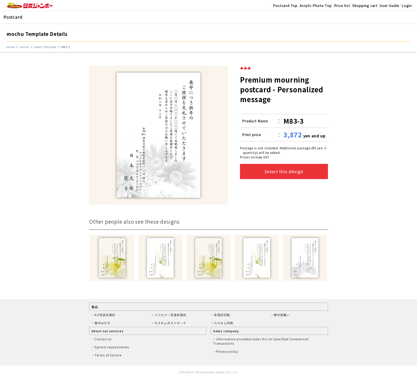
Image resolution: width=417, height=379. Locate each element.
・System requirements (110, 347)
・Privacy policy (225, 351)
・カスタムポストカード (168, 323)
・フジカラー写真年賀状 (168, 315)
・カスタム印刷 (222, 323)
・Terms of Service (106, 355)
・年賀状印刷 (220, 315)
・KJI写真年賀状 (103, 315)
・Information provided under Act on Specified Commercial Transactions (261, 341)
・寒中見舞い (280, 315)
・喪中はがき (101, 323)
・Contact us (101, 339)
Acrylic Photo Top (316, 5)
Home (11, 47)
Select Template (45, 47)
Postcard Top (285, 5)
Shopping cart (364, 5)
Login (407, 5)
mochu (24, 47)
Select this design (283, 171)
